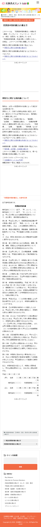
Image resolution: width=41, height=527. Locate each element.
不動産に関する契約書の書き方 (14, 486)
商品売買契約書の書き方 (13, 440)
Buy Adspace (9, 477)
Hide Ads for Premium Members (15, 480)
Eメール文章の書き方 (11, 497)
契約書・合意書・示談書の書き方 (16, 149)
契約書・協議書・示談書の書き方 (15, 489)
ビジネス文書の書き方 (12, 500)
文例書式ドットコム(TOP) (13, 160)
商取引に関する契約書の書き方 (15, 48)
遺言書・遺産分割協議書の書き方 (15, 491)
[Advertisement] (20, 78)
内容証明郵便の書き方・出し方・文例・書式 (19, 483)
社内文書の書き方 (10, 503)
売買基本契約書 (9, 432)
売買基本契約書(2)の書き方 (12, 444)
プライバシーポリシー (12, 506)
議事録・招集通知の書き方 (13, 494)
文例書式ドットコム (22, 522)
